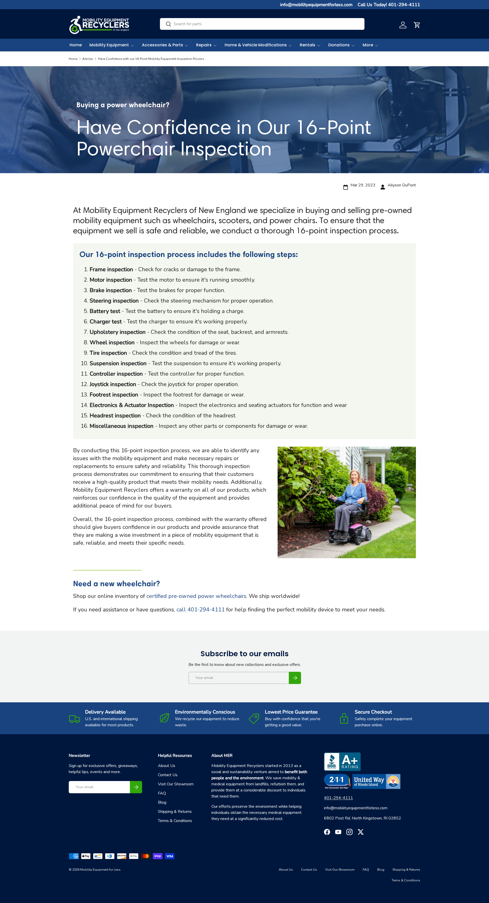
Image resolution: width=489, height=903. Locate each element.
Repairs (204, 45)
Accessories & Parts (162, 45)
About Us (166, 766)
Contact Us (168, 775)
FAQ (162, 793)
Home (76, 45)
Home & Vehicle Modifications (256, 45)
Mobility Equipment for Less (100, 870)
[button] (417, 25)
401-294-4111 (338, 798)
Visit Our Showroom (176, 784)
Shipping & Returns (175, 811)
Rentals (307, 45)
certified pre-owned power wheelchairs (196, 596)
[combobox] (262, 24)
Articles (87, 58)
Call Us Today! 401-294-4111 (389, 5)
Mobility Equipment (109, 45)
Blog (162, 802)
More (368, 45)
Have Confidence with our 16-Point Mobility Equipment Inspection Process (151, 58)
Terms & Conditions (175, 821)
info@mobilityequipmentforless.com (316, 5)
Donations (339, 45)
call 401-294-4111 (200, 609)
